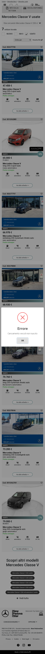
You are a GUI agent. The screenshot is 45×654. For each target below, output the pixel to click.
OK (22, 340)
